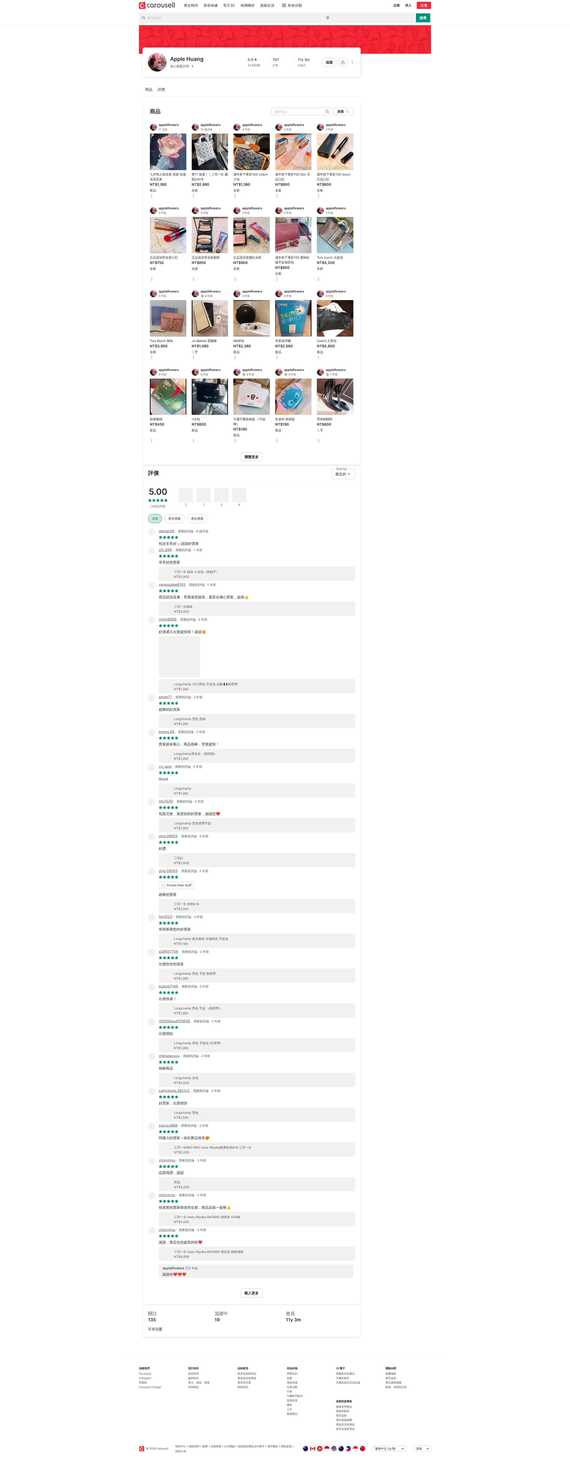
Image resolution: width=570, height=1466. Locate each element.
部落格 (143, 1382)
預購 (289, 1378)
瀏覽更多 (251, 457)
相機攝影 (390, 1373)
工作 (289, 1409)
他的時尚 (193, 1373)
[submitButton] (423, 17)
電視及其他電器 (247, 1378)
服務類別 (292, 1413)
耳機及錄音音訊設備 (348, 1382)
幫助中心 (180, 1446)
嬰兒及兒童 (244, 1382)
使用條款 (272, 1446)
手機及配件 (342, 1378)
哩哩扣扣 (292, 1373)
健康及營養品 (344, 1406)
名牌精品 (193, 1387)
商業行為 (180, 1451)
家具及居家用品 (247, 1373)
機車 (289, 1404)
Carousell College (150, 1387)
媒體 (205, 1446)
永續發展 (216, 1446)
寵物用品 (243, 1387)
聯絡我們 (194, 1446)
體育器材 (341, 1415)
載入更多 (251, 1293)
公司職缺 (229, 1446)
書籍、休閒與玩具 (396, 1387)
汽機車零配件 (295, 1396)
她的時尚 (193, 1378)
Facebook (145, 1373)
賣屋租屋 (292, 1400)
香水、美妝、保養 (199, 1382)
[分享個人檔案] (342, 62)
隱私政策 (286, 1446)
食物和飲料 (342, 1411)
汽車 (289, 1391)
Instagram (145, 1378)
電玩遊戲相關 (344, 1420)
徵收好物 (292, 1382)
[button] (187, 66)
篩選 (341, 111)
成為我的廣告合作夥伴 (251, 1446)
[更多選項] (352, 62)
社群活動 (292, 1387)
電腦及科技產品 (345, 1373)
